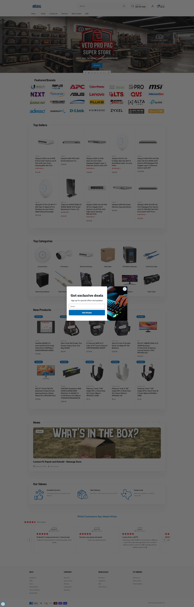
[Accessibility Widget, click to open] (3, 604)
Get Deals (87, 312)
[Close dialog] (125, 289)
